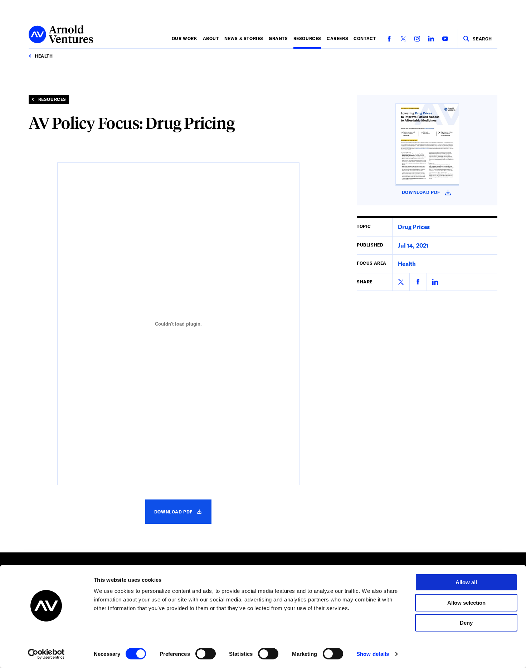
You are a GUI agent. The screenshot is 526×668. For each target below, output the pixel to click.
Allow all (466, 582)
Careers (337, 38)
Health (407, 263)
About (211, 38)
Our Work (185, 38)
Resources (307, 38)
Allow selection (466, 603)
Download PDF (182, 516)
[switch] (205, 653)
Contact (365, 38)
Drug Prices (414, 226)
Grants (278, 38)
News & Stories (243, 38)
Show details (372, 654)
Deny (466, 623)
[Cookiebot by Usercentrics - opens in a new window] (46, 654)
